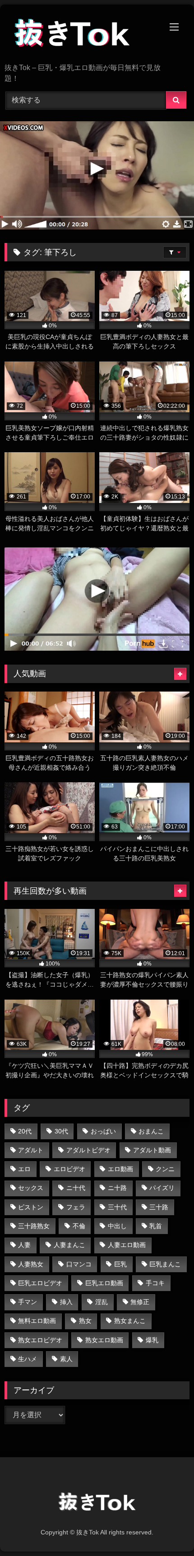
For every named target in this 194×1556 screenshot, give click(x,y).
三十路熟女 (34, 1226)
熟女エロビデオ (40, 1340)
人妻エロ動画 (127, 1244)
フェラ (75, 1207)
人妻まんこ (69, 1244)
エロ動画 (120, 1169)
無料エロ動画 (37, 1320)
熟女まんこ (130, 1320)
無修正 (139, 1301)
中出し (117, 1226)
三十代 (117, 1207)
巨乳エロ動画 (104, 1283)
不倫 (79, 1226)
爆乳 (152, 1340)
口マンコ (79, 1264)
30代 (61, 1131)
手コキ (155, 1283)
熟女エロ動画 (104, 1340)
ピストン (30, 1207)
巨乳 (120, 1264)
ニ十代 (75, 1187)
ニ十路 (117, 1187)
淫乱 (101, 1301)
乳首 (155, 1226)
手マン (27, 1301)
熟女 (85, 1320)
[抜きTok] (79, 34)
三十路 (158, 1207)
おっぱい (103, 1131)
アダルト (30, 1150)
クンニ (165, 1169)
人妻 (24, 1244)
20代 (25, 1131)
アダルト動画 (152, 1150)
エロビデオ (69, 1169)
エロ (24, 1169)
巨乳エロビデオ (40, 1283)
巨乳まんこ (165, 1264)
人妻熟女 (30, 1264)
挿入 (66, 1301)
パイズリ (162, 1187)
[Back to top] (166, 1529)
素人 (66, 1358)
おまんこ (151, 1131)
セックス (30, 1187)
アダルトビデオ (88, 1150)
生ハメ (27, 1358)
